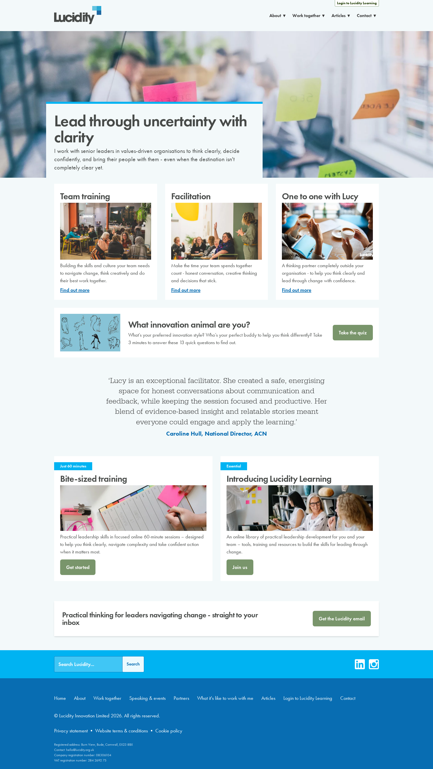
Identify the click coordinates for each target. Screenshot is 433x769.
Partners (181, 698)
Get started (77, 567)
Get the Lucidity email (342, 619)
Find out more (74, 290)
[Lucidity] (77, 15)
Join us (240, 567)
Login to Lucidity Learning (357, 3)
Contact (364, 15)
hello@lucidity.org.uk (80, 750)
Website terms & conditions (121, 731)
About (275, 15)
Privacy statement (71, 731)
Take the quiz (353, 333)
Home (60, 698)
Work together (306, 15)
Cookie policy (168, 731)
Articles (339, 15)
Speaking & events (147, 698)
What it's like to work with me (225, 698)
